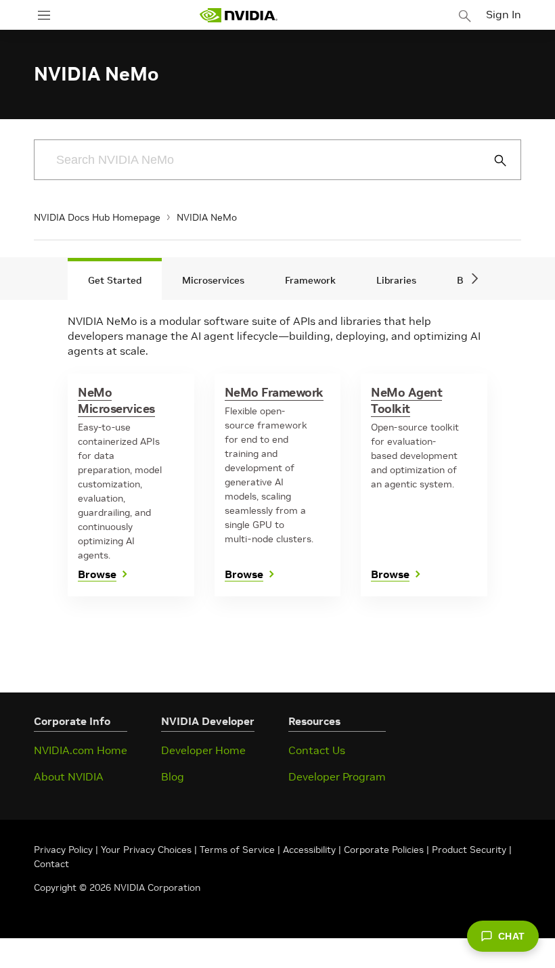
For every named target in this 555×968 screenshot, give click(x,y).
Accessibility (309, 849)
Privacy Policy (64, 849)
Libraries (396, 280)
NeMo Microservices (116, 400)
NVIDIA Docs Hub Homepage (97, 217)
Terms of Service (237, 849)
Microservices (213, 280)
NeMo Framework (274, 392)
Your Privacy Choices (146, 849)
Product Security (469, 849)
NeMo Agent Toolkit (406, 400)
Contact (51, 864)
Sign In (503, 14)
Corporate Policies (384, 849)
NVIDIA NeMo (207, 217)
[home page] (238, 15)
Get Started (114, 280)
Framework (310, 280)
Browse (97, 574)
